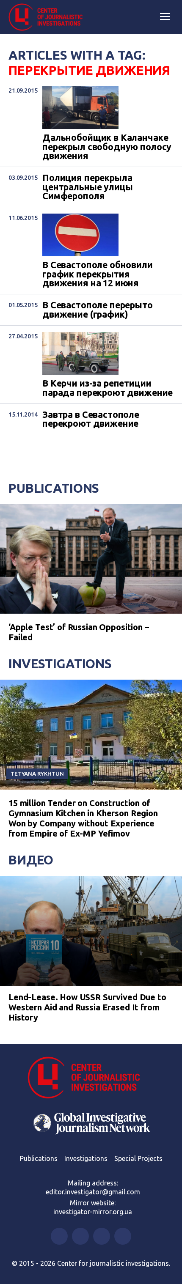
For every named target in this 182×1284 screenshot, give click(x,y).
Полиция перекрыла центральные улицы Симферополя (87, 186)
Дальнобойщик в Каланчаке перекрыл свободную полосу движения (106, 146)
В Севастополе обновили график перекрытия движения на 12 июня (97, 274)
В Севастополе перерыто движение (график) (97, 310)
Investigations (60, 663)
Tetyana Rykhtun (37, 773)
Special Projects (138, 1158)
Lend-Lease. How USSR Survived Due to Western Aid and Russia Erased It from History (87, 1007)
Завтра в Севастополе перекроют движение (90, 419)
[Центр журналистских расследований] (48, 17)
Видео (30, 860)
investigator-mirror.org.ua (92, 1211)
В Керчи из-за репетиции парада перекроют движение (107, 388)
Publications (53, 488)
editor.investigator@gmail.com (93, 1192)
